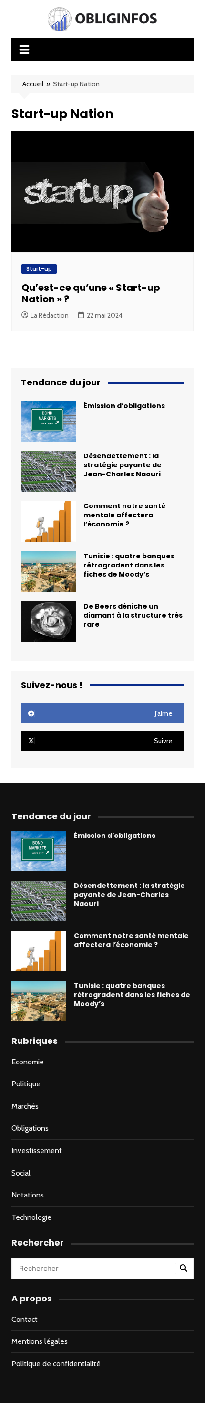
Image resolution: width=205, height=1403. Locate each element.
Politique (26, 1083)
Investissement (36, 1150)
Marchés (25, 1106)
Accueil (32, 84)
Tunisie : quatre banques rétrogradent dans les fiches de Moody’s (128, 565)
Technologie (31, 1217)
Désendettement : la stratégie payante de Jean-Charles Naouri (122, 465)
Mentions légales (39, 1341)
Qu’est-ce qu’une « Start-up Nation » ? (90, 293)
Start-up (39, 269)
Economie (27, 1061)
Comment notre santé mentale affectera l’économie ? (124, 515)
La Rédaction (50, 315)
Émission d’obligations (124, 406)
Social (21, 1172)
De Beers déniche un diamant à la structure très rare (133, 615)
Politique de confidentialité (56, 1363)
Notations (27, 1194)
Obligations (30, 1128)
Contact (24, 1319)
